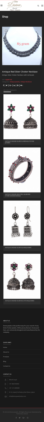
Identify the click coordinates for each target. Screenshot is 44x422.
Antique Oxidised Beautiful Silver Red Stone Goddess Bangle (17, 195)
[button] (6, 31)
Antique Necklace (26, 82)
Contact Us (6, 366)
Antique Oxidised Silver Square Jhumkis (18, 247)
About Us (6, 352)
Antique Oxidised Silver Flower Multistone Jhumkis (19, 142)
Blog (4, 361)
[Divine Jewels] (14, 5)
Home (5, 347)
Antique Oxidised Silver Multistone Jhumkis (19, 301)
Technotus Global (22, 414)
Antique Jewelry (15, 82)
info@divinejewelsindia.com (17, 396)
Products (6, 357)
